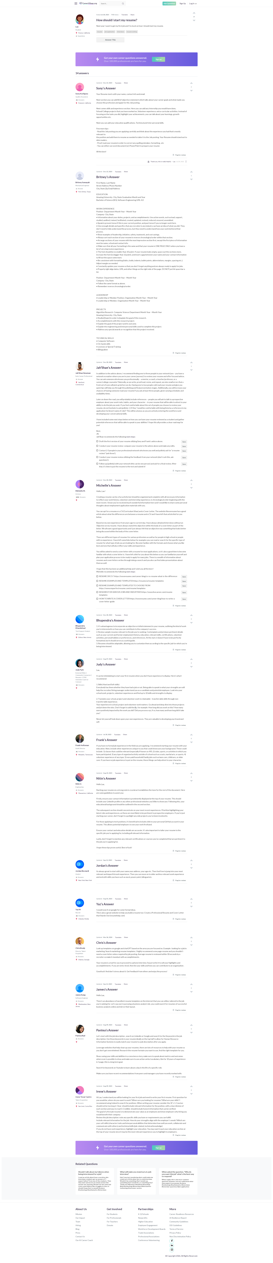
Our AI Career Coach (84, 1240)
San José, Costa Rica (84, 1106)
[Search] (123, 3)
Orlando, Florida (83, 919)
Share (132, 15)
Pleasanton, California (85, 793)
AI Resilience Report (178, 1218)
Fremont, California (84, 103)
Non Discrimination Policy (180, 1236)
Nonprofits (142, 1218)
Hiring (78, 1225)
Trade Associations (146, 1233)
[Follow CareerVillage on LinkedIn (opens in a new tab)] (171, 1245)
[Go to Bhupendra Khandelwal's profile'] (80, 620)
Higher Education (145, 1221)
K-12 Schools (143, 1214)
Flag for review (179, 155)
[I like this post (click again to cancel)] (194, 13)
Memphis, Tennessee (85, 754)
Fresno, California (83, 33)
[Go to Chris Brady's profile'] (80, 942)
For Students (112, 1214)
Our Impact (80, 1218)
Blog (77, 1229)
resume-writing (132, 32)
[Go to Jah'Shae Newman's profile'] (80, 367)
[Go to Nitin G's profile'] (80, 778)
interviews (120, 32)
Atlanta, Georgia (83, 960)
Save (184, 442)
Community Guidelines (178, 1221)
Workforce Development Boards (152, 1229)
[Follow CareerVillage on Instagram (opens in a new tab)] (171, 1250)
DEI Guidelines (175, 1225)
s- (136, 707)
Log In (192, 3)
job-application (110, 32)
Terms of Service (176, 1229)
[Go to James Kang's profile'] (80, 989)
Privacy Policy (175, 1233)
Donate (110, 1225)
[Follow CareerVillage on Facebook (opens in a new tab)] (171, 1241)
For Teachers (112, 1221)
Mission (79, 1214)
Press (78, 1233)
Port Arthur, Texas (84, 192)
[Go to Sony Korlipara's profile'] (80, 88)
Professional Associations (148, 1236)
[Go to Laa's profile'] (80, 21)
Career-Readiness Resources (181, 1214)
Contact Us (80, 1236)
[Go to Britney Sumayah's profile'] (80, 176)
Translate (124, 15)
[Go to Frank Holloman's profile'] (80, 739)
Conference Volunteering (149, 1240)
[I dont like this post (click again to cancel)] (194, 20)
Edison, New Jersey (84, 637)
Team (78, 1221)
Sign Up (183, 3)
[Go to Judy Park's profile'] (80, 664)
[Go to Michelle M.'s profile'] (80, 485)
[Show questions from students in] (77, 500)
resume (99, 32)
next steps (130, 437)
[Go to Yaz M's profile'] (80, 903)
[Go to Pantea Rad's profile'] (80, 1030)
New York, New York (84, 880)
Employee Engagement (148, 1225)
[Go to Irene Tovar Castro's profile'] (80, 1091)
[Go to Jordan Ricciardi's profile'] (80, 865)
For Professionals (114, 1218)
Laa (174, 161)
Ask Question (169, 3)
